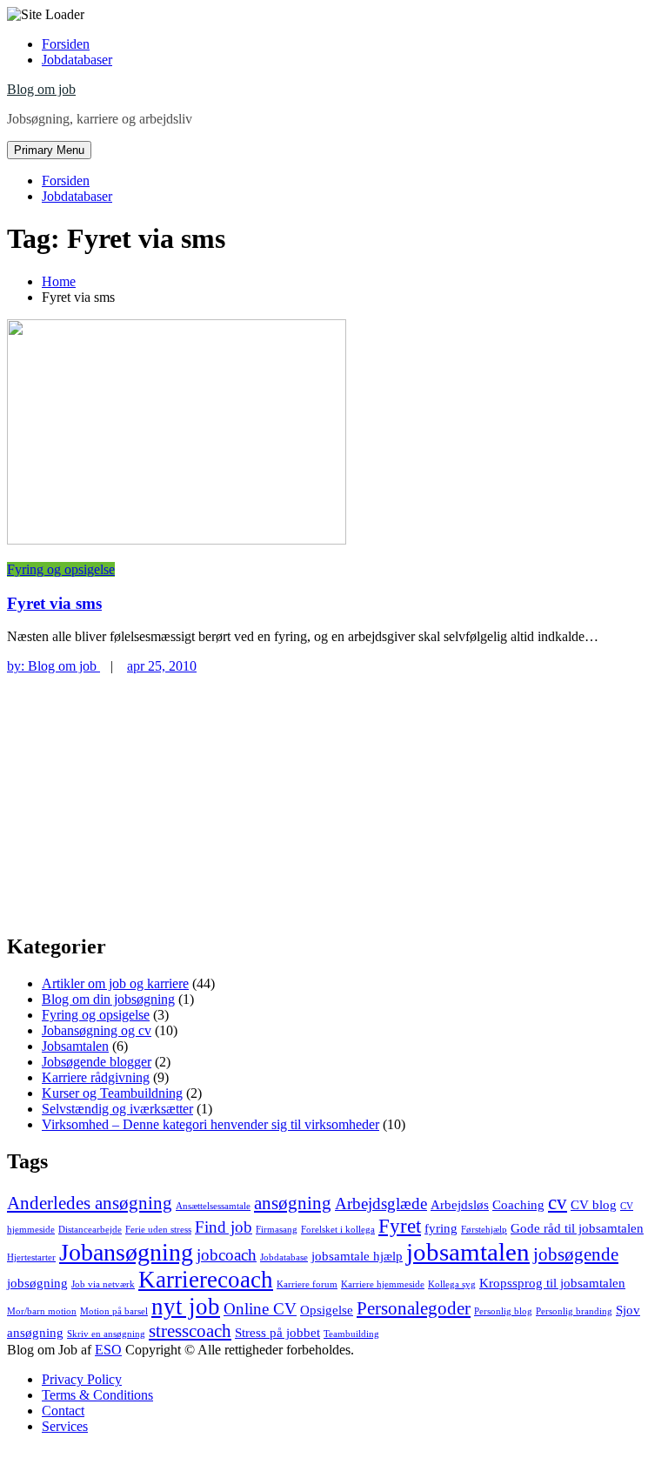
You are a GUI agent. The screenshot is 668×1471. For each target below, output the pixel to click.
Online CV (260, 1309)
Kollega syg (452, 1284)
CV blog (594, 1204)
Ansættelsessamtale (213, 1206)
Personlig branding (574, 1311)
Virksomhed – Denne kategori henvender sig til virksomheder (210, 1124)
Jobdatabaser (77, 59)
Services (65, 1426)
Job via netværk (103, 1284)
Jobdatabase (284, 1257)
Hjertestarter (31, 1257)
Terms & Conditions (97, 1394)
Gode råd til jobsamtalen (577, 1227)
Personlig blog (503, 1311)
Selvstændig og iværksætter (117, 1108)
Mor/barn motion (42, 1311)
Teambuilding (351, 1334)
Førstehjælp (484, 1229)
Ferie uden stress (158, 1229)
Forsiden (66, 44)
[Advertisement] (334, 796)
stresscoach (190, 1331)
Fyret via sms (54, 603)
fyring (441, 1227)
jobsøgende (575, 1254)
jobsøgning (37, 1282)
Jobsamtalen (75, 1046)
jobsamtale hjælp (357, 1255)
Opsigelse (326, 1309)
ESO (108, 1349)
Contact (63, 1410)
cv (557, 1202)
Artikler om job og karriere (115, 983)
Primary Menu (49, 150)
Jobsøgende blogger (96, 1061)
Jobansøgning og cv (96, 1030)
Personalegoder (414, 1308)
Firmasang (276, 1229)
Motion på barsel (114, 1311)
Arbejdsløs (460, 1204)
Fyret (399, 1225)
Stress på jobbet (277, 1332)
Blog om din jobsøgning (108, 999)
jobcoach (227, 1255)
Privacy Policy (82, 1379)
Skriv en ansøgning (106, 1334)
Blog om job (41, 89)
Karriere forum (307, 1284)
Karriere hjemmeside (382, 1284)
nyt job (185, 1307)
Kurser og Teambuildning (112, 1093)
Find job (223, 1227)
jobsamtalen (468, 1252)
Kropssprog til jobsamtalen (552, 1282)
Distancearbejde (90, 1229)
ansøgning (292, 1203)
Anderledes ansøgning (89, 1203)
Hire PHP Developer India (79, 1455)
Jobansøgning (126, 1252)
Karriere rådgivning (96, 1077)
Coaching (518, 1204)
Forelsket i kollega (338, 1229)
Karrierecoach (205, 1280)
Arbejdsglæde (381, 1203)
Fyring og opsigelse (61, 569)
